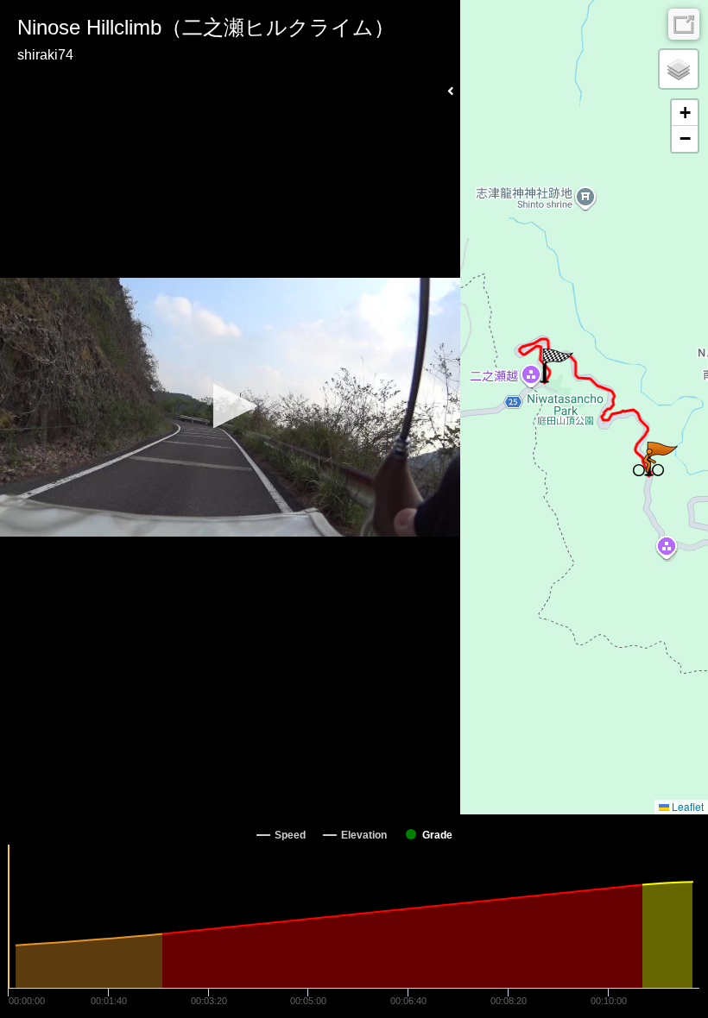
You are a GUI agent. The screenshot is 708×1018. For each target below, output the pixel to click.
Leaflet (686, 806)
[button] (230, 406)
